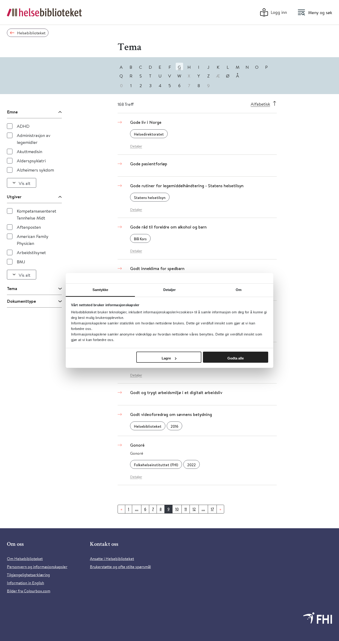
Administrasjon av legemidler (33, 138)
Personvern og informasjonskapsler (37, 566)
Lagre (166, 358)
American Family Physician (32, 239)
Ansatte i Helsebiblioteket (112, 558)
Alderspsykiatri (31, 160)
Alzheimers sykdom (35, 170)
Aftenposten (29, 227)
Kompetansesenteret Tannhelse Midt (36, 214)
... (136, 509)
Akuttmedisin (29, 151)
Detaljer (136, 146)
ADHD (23, 126)
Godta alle (235, 358)
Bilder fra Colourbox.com (28, 591)
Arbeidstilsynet (31, 252)
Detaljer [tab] (169, 290)
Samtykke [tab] (100, 290)
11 (185, 509)
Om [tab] (238, 290)
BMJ (21, 261)
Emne (12, 112)
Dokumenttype (21, 301)
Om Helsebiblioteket (25, 558)
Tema (12, 288)
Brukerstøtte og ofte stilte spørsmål (120, 566)
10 (177, 509)
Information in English (25, 582)
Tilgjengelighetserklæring (28, 574)
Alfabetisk (260, 104)
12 (194, 509)
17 (212, 509)
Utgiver (14, 197)
